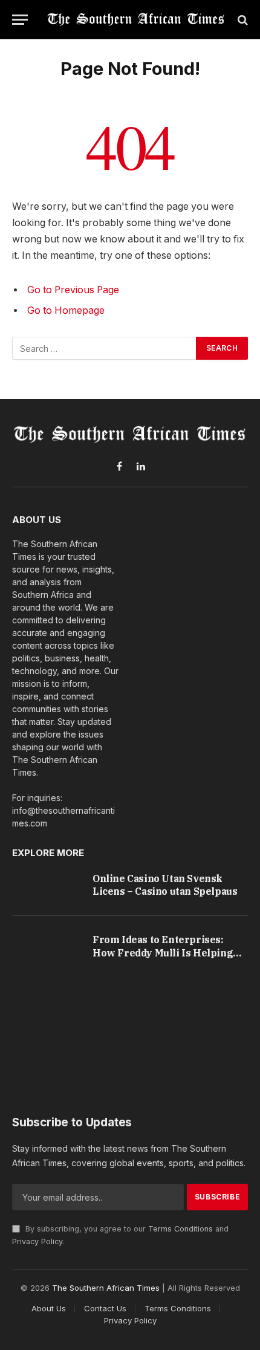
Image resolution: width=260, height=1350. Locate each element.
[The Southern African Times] (136, 19)
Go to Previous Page (73, 290)
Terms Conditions (180, 1228)
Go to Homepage (66, 310)
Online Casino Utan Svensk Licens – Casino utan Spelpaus (165, 885)
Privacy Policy (37, 1241)
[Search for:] (104, 348)
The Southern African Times (106, 1288)
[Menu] (20, 19)
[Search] (241, 19)
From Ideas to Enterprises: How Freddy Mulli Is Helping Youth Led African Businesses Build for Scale (165, 959)
